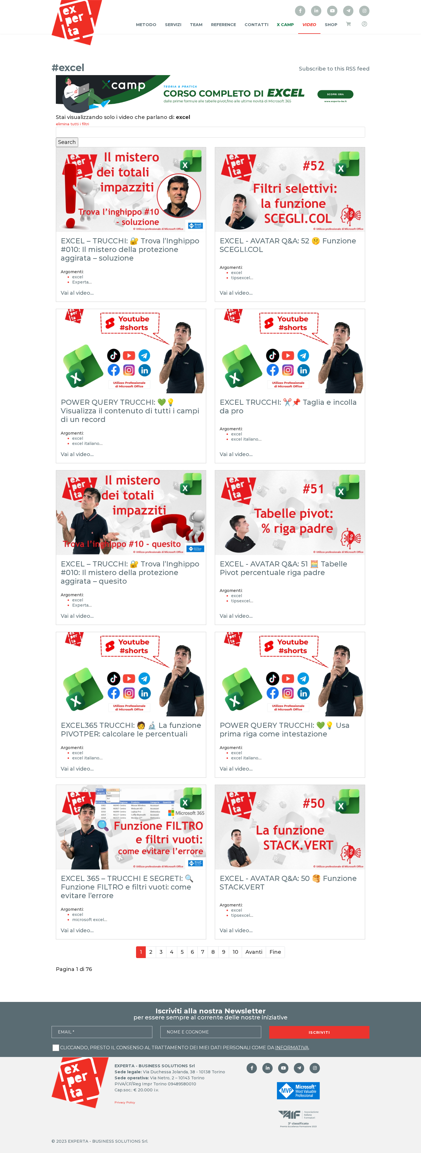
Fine (275, 952)
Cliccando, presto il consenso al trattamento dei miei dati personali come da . (185, 1047)
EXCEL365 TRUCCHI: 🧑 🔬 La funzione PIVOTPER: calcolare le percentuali (131, 729)
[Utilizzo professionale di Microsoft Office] (332, 11)
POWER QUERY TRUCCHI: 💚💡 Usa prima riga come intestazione (285, 729)
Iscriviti (319, 1032)
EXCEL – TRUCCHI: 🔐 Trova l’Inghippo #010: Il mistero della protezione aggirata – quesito (130, 572)
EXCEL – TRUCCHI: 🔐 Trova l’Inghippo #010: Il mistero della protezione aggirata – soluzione (130, 249)
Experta (80, 282)
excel (77, 277)
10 (235, 952)
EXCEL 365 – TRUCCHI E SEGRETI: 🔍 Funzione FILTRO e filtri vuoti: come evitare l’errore (127, 887)
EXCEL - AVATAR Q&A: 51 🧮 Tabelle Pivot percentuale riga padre (283, 568)
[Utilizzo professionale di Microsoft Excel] (300, 11)
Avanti (253, 952)
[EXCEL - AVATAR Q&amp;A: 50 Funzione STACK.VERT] (290, 827)
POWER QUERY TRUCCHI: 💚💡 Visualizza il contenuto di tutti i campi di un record (130, 411)
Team (196, 24)
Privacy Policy (125, 1102)
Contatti (256, 24)
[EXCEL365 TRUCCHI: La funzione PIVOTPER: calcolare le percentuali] (131, 674)
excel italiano (85, 443)
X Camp (285, 24)
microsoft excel (88, 919)
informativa (292, 1047)
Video (309, 24)
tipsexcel (240, 277)
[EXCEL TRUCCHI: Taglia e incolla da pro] (290, 351)
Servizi (173, 24)
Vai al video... (77, 293)
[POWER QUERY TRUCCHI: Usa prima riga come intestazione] (290, 674)
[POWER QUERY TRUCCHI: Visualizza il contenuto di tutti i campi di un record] (131, 351)
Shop (331, 24)
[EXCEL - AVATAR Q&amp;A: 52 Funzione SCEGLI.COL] (290, 189)
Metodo (146, 24)
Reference (223, 24)
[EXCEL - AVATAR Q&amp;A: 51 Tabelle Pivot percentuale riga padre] (290, 512)
